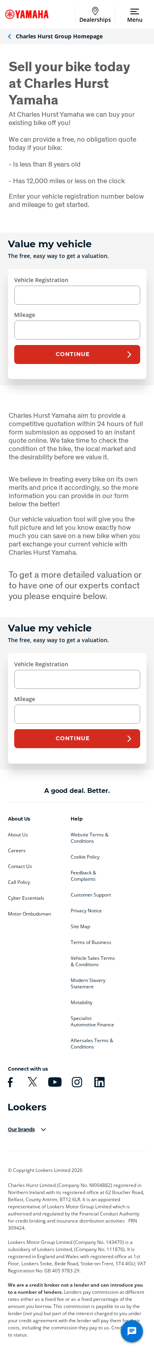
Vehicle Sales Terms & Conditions (93, 961)
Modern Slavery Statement (88, 983)
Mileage (24, 314)
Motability (81, 1002)
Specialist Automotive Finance (92, 1021)
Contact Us (20, 866)
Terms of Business (91, 942)
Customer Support (91, 895)
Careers (17, 850)
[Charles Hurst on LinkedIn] (98, 1082)
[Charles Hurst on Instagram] (76, 1082)
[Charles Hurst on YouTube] (54, 1082)
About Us (18, 835)
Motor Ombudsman (29, 914)
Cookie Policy (85, 857)
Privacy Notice (86, 911)
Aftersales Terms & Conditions (92, 1043)
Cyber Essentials (26, 898)
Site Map (80, 926)
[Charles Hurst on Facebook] (9, 1082)
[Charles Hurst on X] (31, 1082)
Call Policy (19, 882)
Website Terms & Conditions (90, 838)
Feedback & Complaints (83, 876)
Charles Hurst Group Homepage (59, 36)
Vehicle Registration (41, 280)
